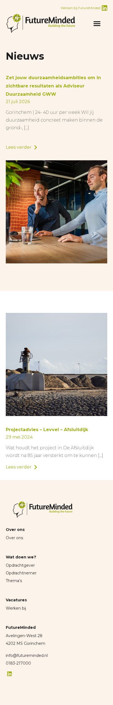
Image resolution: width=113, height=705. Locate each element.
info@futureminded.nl (27, 655)
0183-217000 (18, 663)
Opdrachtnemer (21, 573)
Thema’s (14, 580)
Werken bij (16, 608)
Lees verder (19, 147)
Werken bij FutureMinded (80, 8)
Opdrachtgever (20, 565)
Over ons (14, 537)
